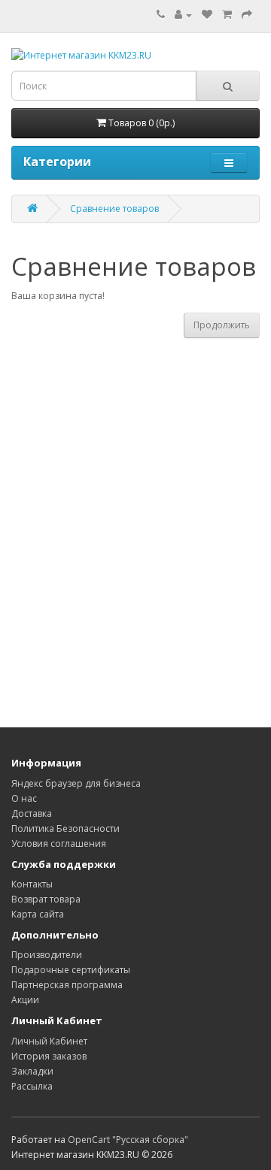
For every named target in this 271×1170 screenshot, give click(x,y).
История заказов (49, 1056)
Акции (25, 999)
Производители (46, 954)
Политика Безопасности (65, 828)
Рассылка (32, 1086)
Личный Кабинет (49, 1041)
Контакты (32, 884)
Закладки (32, 1071)
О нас (24, 798)
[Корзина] (227, 14)
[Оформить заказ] (247, 14)
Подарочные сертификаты (70, 969)
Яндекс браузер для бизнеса (76, 783)
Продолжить (221, 325)
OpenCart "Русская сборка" (128, 1139)
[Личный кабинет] (183, 14)
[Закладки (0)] (207, 14)
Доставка (31, 813)
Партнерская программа (67, 984)
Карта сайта (37, 914)
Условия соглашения (58, 843)
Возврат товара (46, 899)
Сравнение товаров (114, 208)
